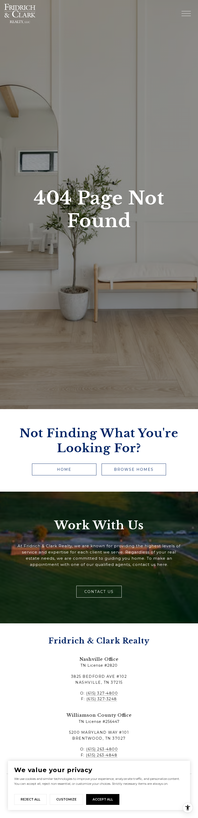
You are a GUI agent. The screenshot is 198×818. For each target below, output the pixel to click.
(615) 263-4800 (102, 749)
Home (64, 469)
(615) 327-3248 (101, 699)
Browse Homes (134, 469)
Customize (66, 799)
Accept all (103, 799)
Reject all (30, 799)
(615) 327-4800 (102, 693)
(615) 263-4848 (101, 755)
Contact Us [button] (99, 591)
